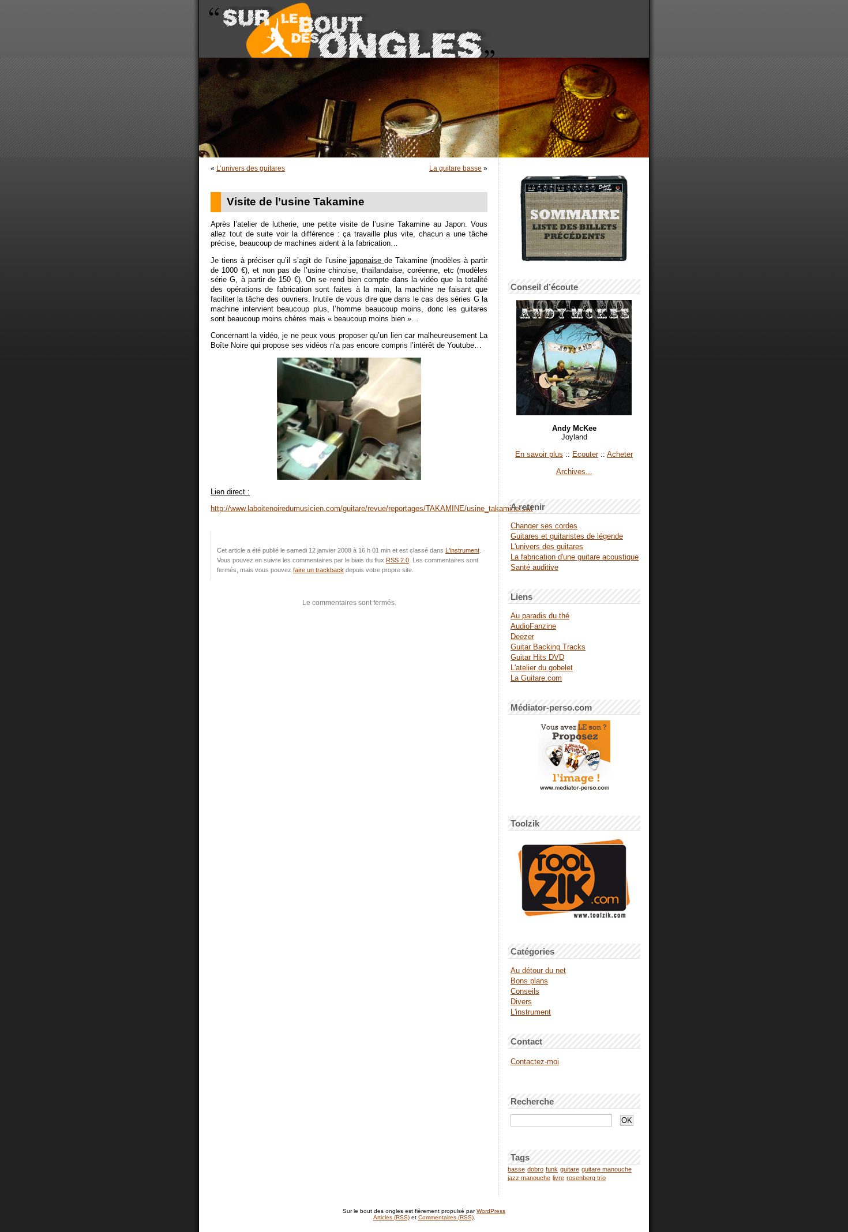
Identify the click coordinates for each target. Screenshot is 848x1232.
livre (558, 1177)
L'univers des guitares (547, 546)
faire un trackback (318, 569)
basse (516, 1169)
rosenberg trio (586, 1177)
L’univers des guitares (250, 168)
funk (552, 1169)
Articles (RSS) (391, 1217)
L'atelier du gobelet (542, 667)
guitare (569, 1169)
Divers (521, 1001)
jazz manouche (529, 1177)
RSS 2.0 (397, 560)
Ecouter (585, 454)
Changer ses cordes (544, 525)
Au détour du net (538, 970)
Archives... (574, 471)
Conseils (525, 991)
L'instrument (462, 550)
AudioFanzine (533, 626)
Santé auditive (534, 567)
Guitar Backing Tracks (548, 647)
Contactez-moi (535, 1061)
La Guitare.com (536, 678)
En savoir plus (539, 454)
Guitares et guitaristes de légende (567, 536)
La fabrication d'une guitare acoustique (575, 557)
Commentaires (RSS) (446, 1217)
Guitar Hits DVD (537, 657)
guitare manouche (606, 1169)
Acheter (620, 454)
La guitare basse (455, 168)
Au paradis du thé (540, 615)
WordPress (490, 1211)
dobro (535, 1169)
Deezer (522, 636)
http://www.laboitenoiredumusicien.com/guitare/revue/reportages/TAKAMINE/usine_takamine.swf (372, 509)
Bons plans (529, 980)
